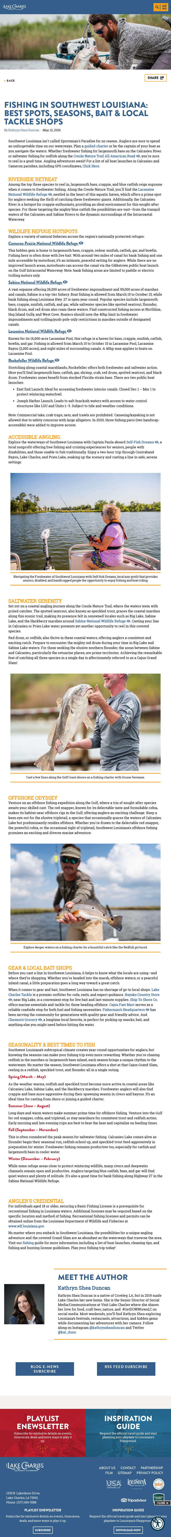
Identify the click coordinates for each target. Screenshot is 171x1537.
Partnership (152, 1468)
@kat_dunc (67, 1332)
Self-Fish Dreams (140, 442)
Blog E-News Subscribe (45, 1369)
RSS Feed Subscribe (126, 1366)
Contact (128, 1468)
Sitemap (125, 1473)
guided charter (96, 146)
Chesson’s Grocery (23, 1019)
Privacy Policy (150, 1473)
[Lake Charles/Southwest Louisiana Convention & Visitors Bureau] (14, 7)
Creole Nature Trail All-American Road (105, 156)
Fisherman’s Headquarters (124, 1009)
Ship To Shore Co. (144, 999)
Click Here (91, 166)
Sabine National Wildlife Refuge (101, 621)
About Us (107, 1468)
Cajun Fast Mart (122, 1004)
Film (109, 1473)
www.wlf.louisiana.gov (26, 1226)
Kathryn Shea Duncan (23, 130)
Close (161, 1503)
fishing (28, 1243)
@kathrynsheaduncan (107, 1327)
